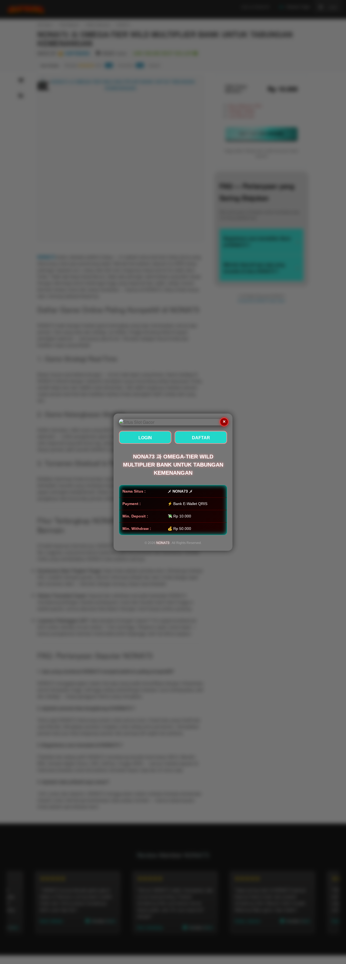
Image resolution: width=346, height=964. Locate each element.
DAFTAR (201, 437)
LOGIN (145, 437)
